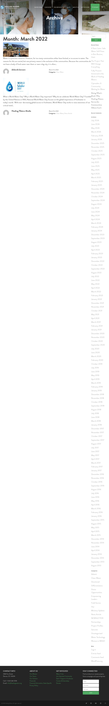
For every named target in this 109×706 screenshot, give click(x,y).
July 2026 (95, 120)
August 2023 (96, 242)
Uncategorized (96, 633)
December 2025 (97, 143)
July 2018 (95, 413)
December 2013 (97, 557)
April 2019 (95, 379)
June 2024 (95, 211)
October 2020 (97, 341)
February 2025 (97, 181)
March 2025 (96, 177)
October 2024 (97, 196)
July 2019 (95, 367)
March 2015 (96, 535)
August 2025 (96, 158)
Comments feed (97, 657)
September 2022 (98, 268)
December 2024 (97, 188)
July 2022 (95, 276)
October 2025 (97, 150)
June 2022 (95, 280)
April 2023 (95, 249)
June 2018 (95, 417)
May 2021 (95, 314)
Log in (93, 649)
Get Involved (85, 7)
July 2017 (95, 447)
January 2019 (96, 390)
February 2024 (97, 226)
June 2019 (95, 371)
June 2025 (95, 166)
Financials (33, 681)
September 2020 (98, 344)
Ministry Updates (97, 610)
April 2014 (95, 550)
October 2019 (96, 363)
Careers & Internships (62, 681)
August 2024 (96, 204)
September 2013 (97, 561)
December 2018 (97, 394)
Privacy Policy (34, 685)
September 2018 (97, 405)
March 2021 (96, 322)
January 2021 (96, 329)
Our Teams (33, 676)
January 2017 (96, 470)
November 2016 (97, 478)
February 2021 (97, 325)
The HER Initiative (59, 7)
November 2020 (97, 337)
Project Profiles (97, 625)
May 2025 (95, 169)
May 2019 (95, 375)
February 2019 (97, 386)
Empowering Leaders (96, 598)
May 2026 (95, 128)
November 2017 (97, 432)
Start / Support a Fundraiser (64, 678)
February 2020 (97, 360)
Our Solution (34, 678)
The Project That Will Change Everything (97, 64)
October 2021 (96, 310)
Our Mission (33, 674)
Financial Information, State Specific (41, 683)
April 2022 (95, 287)
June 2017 (95, 451)
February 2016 (97, 512)
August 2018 (96, 409)
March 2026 (96, 131)
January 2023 (96, 257)
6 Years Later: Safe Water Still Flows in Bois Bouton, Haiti (98, 53)
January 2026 (96, 139)
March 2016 (96, 508)
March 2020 (96, 356)
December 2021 (97, 303)
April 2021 (95, 318)
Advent (94, 574)
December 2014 (97, 538)
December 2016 (97, 474)
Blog (68, 7)
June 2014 (95, 546)
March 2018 (96, 420)
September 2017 (97, 440)
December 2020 (97, 333)
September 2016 (97, 485)
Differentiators (97, 585)
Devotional (95, 581)
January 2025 (96, 185)
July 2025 (95, 162)
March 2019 (96, 382)
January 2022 (96, 299)
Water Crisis (38, 7)
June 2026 (95, 124)
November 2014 (97, 542)
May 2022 (95, 284)
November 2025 (97, 147)
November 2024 (97, 192)
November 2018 (97, 398)
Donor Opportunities (96, 591)
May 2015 (95, 527)
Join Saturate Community (64, 676)
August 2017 (96, 443)
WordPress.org (97, 661)
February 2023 (97, 253)
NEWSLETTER (97, 618)
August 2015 (96, 523)
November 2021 (97, 306)
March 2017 (96, 462)
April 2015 (95, 531)
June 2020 (95, 352)
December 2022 (97, 261)
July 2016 (95, 493)
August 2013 (96, 565)
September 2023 (98, 238)
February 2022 (97, 295)
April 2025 (95, 173)
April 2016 (95, 504)
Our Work (48, 7)
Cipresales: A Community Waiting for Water (98, 86)
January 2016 (96, 516)
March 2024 (96, 223)
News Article (68, 113)
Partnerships (96, 621)
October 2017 (96, 436)
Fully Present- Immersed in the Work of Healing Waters (97, 75)
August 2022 (96, 272)
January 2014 (96, 554)
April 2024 (95, 219)
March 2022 (96, 291)
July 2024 (95, 207)
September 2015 (97, 519)
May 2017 (95, 455)
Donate (95, 7)
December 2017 (97, 428)
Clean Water (60, 72)
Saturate (94, 629)
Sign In (97, 2)
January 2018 (96, 424)
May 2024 (95, 215)
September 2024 (98, 200)
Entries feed (96, 653)
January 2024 (96, 230)
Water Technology (98, 637)
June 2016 (95, 497)
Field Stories (96, 602)
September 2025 (98, 154)
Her (92, 606)
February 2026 (97, 135)
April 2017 (95, 459)
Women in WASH (98, 640)
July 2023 (95, 245)
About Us (76, 7)
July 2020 (95, 348)
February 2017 (97, 466)
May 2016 (95, 500)
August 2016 (96, 489)
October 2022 (97, 265)
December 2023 (97, 234)
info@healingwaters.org (14, 683)
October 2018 (96, 401)
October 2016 (96, 481)
